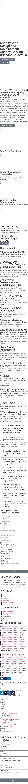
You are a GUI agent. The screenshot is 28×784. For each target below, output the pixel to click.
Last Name (3, 518)
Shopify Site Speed (6, 555)
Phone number (4, 537)
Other (2, 560)
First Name (3, 514)
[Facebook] (2, 678)
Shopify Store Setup (7, 547)
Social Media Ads (6, 558)
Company (2, 751)
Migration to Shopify (7, 551)
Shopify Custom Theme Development (12, 546)
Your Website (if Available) (7, 533)
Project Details (4, 561)
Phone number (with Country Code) (10, 760)
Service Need (4, 542)
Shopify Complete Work (8, 544)
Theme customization (7, 549)
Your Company (4, 523)
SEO (2, 557)
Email (1, 528)
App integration (5, 553)
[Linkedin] (9, 678)
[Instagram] (5, 678)
